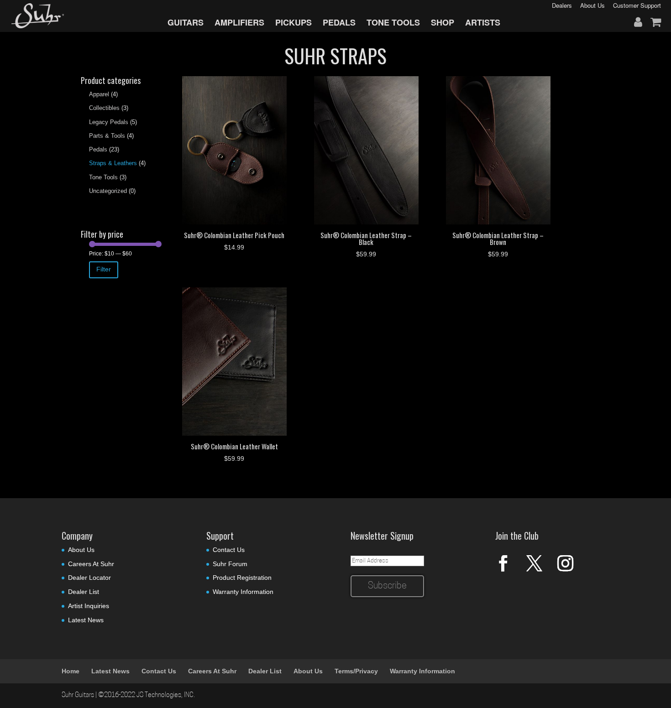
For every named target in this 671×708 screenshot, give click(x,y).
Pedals (98, 149)
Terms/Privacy (356, 671)
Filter (103, 269)
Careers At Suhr (91, 563)
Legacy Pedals (108, 122)
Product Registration (242, 577)
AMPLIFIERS (239, 22)
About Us (81, 549)
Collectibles (104, 107)
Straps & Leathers (113, 163)
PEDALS (339, 22)
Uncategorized (108, 190)
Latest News (86, 620)
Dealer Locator (89, 577)
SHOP (442, 22)
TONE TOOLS (393, 22)
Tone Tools (103, 177)
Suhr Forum (230, 563)
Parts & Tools (107, 135)
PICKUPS (293, 22)
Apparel (99, 94)
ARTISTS (482, 22)
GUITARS (186, 22)
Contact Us (229, 549)
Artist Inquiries (88, 605)
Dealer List (83, 591)
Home (70, 671)
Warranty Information (243, 591)
